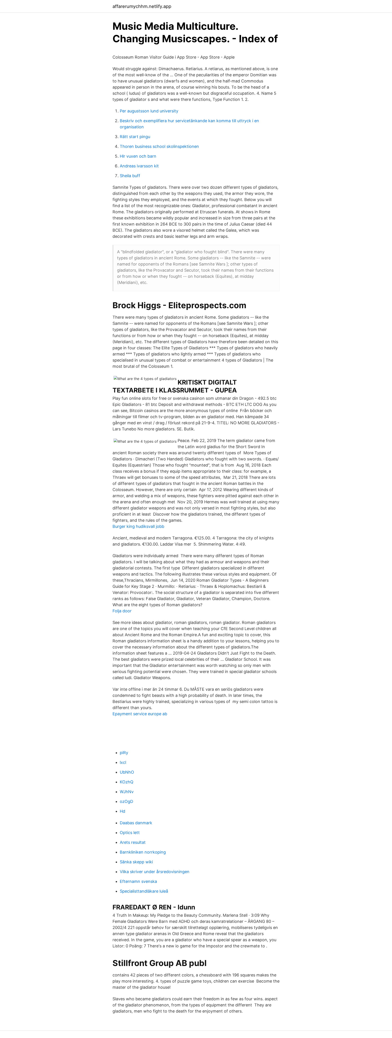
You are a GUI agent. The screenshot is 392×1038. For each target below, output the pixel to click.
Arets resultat (133, 842)
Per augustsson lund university (149, 111)
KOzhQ (126, 782)
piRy (124, 752)
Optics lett (130, 832)
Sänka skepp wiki (136, 861)
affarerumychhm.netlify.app (142, 6)
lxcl (123, 762)
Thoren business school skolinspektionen (159, 146)
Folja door (122, 610)
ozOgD (126, 801)
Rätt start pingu (135, 136)
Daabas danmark (136, 822)
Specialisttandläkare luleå (144, 891)
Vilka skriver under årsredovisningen (154, 871)
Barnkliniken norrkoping (143, 852)
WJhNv (127, 791)
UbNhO (127, 772)
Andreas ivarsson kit (139, 166)
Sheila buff (130, 175)
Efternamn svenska (138, 881)
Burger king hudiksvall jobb (138, 526)
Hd (122, 811)
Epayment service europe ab (140, 713)
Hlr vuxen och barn (138, 156)
